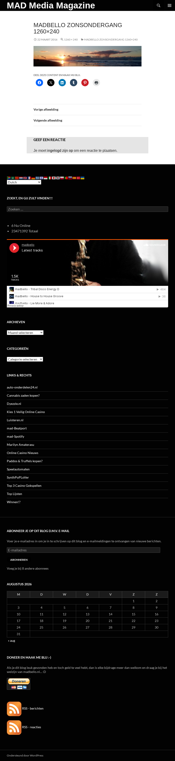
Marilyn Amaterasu (20, 444)
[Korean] (58, 177)
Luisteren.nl (15, 420)
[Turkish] (79, 177)
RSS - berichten (32, 708)
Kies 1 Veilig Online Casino (26, 412)
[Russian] (70, 177)
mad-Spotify (15, 436)
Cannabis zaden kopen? (23, 395)
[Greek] (38, 177)
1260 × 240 (71, 39)
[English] (25, 177)
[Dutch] (21, 177)
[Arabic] (13, 177)
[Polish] (62, 177)
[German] (33, 177)
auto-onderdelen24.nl (22, 387)
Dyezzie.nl (14, 404)
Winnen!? (14, 502)
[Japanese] (54, 177)
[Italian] (50, 177)
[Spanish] (74, 177)
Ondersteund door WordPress (25, 755)
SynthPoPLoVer (18, 477)
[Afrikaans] (9, 177)
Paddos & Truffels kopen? (25, 461)
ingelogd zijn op (60, 150)
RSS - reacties (31, 727)
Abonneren (19, 559)
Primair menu (169, 5)
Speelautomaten (18, 469)
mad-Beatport (17, 428)
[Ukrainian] (83, 177)
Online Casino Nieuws (22, 453)
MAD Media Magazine (51, 5)
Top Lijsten (14, 494)
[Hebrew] (42, 177)
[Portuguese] (66, 177)
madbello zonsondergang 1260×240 (111, 39)
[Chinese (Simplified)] (17, 177)
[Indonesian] (46, 177)
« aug (11, 640)
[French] (29, 177)
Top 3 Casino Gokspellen (24, 485)
